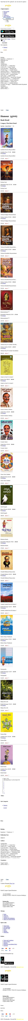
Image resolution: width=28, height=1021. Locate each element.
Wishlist (5, 12)
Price (2, 52)
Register (8, 16)
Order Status (6, 925)
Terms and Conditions (8, 940)
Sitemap (5, 931)
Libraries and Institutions (9, 918)
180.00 (8, 379)
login (4, 16)
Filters (2, 795)
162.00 (10, 574)
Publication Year (4, 60)
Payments (5, 945)
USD (7, 21)
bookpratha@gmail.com (8, 898)
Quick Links (3, 1008)
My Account (6, 11)
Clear (7, 110)
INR (7, 20)
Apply (2, 110)
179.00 (11, 541)
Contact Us (6, 15)
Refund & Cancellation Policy (10, 944)
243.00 (9, 736)
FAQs (4, 14)
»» (4, 792)
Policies (2, 1010)
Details (4, 153)
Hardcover (9, 59)
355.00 (9, 217)
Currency (8, 18)
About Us (5, 915)
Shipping (5, 943)
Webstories (5, 932)
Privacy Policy (6, 941)
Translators (3, 85)
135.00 (9, 639)
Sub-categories (4, 45)
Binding (2, 57)
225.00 (8, 412)
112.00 (10, 671)
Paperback (3, 59)
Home (8, 39)
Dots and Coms (19, 967)
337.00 (10, 184)
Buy (2, 153)
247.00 (11, 314)
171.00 (9, 152)
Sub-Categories (4, 801)
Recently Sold (6, 928)
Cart (4, 40)
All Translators (6, 927)
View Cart (12, 883)
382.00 (9, 347)
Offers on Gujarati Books (9, 919)
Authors (2, 62)
